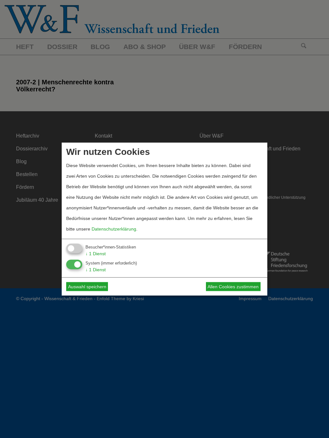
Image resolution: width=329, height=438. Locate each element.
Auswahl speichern (87, 286)
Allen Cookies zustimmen (233, 286)
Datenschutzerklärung (114, 228)
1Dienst (95, 253)
